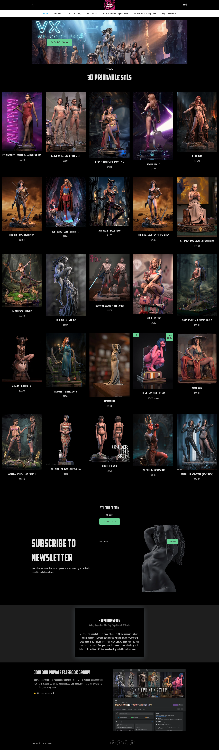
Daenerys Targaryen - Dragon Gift (197, 241)
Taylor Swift (153, 164)
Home (45, 13)
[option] (109, 632)
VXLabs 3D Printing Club (145, 13)
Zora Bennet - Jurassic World (197, 320)
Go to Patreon (58, 42)
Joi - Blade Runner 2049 (153, 393)
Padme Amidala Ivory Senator (65, 156)
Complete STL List (110, 521)
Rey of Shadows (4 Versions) (109, 305)
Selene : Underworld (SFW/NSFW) (197, 474)
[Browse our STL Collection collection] (109, 496)
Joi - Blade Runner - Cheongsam (65, 469)
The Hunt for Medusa (65, 319)
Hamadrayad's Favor (22, 311)
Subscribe (172, 541)
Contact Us (92, 13)
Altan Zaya (197, 388)
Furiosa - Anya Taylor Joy (21, 235)
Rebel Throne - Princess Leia (109, 162)
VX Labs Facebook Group (47, 693)
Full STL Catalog (74, 13)
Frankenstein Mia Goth (65, 391)
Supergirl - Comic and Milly (65, 231)
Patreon (57, 13)
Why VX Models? (168, 13)
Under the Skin (109, 465)
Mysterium (109, 401)
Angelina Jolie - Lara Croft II (22, 474)
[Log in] (177, 4)
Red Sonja (197, 156)
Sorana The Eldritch (22, 385)
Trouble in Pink (153, 318)
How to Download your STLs (115, 13)
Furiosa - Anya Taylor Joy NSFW (153, 235)
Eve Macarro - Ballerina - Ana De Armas (21, 155)
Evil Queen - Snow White (153, 470)
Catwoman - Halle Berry (109, 230)
